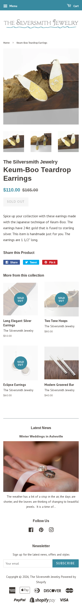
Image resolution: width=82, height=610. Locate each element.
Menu (13, 6)
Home (6, 43)
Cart (76, 6)
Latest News (41, 428)
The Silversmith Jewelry (45, 577)
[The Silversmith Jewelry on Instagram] (51, 531)
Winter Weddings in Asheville (41, 436)
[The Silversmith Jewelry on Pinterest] (41, 531)
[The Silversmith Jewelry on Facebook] (30, 531)
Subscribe (65, 563)
